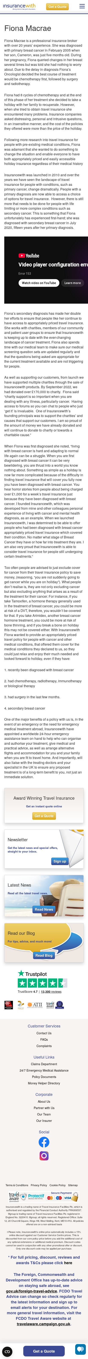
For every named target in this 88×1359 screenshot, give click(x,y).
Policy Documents (44, 1077)
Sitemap (73, 1185)
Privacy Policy (39, 1185)
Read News (44, 909)
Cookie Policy (58, 1185)
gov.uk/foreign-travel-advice (31, 1291)
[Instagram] (44, 1160)
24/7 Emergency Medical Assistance (44, 1070)
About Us (44, 1101)
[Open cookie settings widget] (7, 1352)
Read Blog (44, 955)
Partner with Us (44, 1108)
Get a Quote (57, 6)
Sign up (60, 861)
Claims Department (44, 1064)
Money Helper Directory (44, 1083)
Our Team (44, 1114)
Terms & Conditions (17, 1185)
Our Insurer (44, 1120)
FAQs (44, 1039)
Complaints (44, 1046)
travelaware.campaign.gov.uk (43, 1324)
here (68, 1262)
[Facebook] (44, 1146)
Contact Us (44, 1033)
